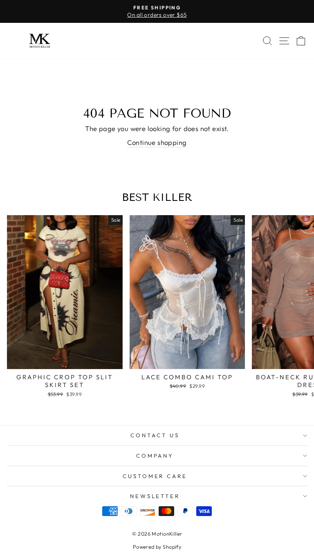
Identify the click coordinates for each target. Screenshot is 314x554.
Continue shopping (156, 142)
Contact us (154, 435)
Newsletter (155, 496)
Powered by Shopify (157, 546)
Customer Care (155, 476)
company (155, 455)
